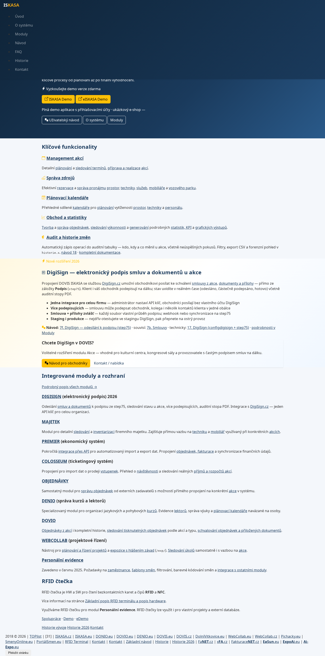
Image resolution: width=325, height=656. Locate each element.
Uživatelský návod (63, 120)
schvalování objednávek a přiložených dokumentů (239, 530)
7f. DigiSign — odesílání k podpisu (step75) (95, 327)
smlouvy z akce (204, 283)
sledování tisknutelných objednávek (137, 530)
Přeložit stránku (18, 652)
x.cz (222, 641)
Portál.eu (48, 641)
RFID (76, 641)
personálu (173, 207)
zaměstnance (119, 570)
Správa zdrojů (60, 178)
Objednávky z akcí (57, 530)
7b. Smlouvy (157, 327)
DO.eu (104, 636)
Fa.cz (205, 641)
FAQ (18, 51)
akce (233, 490)
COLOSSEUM (54, 461)
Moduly (21, 34)
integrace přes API (73, 451)
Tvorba (48, 227)
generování (139, 227)
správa (63, 227)
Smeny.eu (19, 641)
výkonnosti (116, 227)
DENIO (48, 500)
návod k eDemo (159, 109)
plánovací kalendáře (230, 510)
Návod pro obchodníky (67, 363)
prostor (113, 187)
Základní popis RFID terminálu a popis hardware (125, 601)
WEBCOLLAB (54, 540)
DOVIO (49, 520)
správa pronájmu (91, 187)
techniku (199, 431)
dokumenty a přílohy (236, 283)
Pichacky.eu (290, 636)
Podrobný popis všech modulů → (69, 386)
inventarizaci (104, 431)
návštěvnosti (147, 471)
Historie (21, 60)
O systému (24, 25)
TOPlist (36, 636)
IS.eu (83, 636)
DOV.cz (184, 636)
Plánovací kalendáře (67, 197)
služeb (141, 187)
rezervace (65, 187)
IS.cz (63, 636)
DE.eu (145, 636)
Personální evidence (62, 560)
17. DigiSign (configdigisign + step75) (218, 327)
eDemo (82, 618)
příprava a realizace (124, 168)
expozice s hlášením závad (132, 550)
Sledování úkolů (181, 550)
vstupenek (109, 471)
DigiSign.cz (111, 283)
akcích (274, 431)
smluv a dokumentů (74, 406)
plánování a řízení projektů (84, 550)
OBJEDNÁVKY (55, 481)
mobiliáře (157, 187)
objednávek (79, 227)
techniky (128, 187)
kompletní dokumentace (99, 252)
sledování (99, 227)
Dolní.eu (209, 636)
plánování (63, 168)
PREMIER (51, 441)
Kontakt (21, 69)
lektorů (180, 510)
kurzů (152, 510)
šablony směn (143, 570)
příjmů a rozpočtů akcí (212, 471)
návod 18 (68, 252)
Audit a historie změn (68, 237)
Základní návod (138, 641)
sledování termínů (91, 168)
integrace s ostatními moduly (242, 570)
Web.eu (239, 636)
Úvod (19, 16)
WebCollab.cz (266, 636)
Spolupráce (51, 618)
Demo (68, 618)
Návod (20, 42)
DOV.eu (125, 636)
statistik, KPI (181, 227)
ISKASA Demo (60, 99)
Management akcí (65, 158)
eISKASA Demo (95, 99)
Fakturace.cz (245, 641)
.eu (271, 641)
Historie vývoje (54, 627)
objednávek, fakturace (195, 451)
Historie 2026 (78, 627)
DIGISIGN (51, 396)
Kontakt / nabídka (109, 363)
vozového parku (182, 187)
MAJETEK (51, 421)
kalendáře (81, 207)
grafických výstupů (211, 227)
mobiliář (218, 431)
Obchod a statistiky (66, 217)
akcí (144, 168)
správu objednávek (97, 490)
